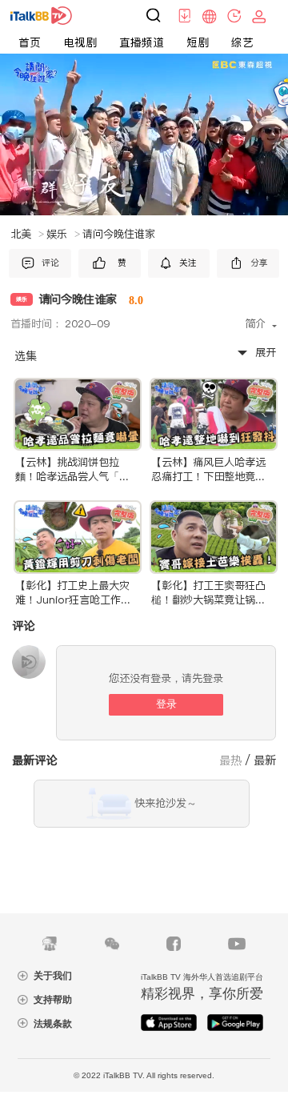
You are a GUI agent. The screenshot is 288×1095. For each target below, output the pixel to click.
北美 (27, 234)
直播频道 (141, 42)
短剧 (197, 42)
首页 (29, 42)
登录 (166, 704)
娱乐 (63, 234)
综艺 (242, 42)
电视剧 (80, 42)
